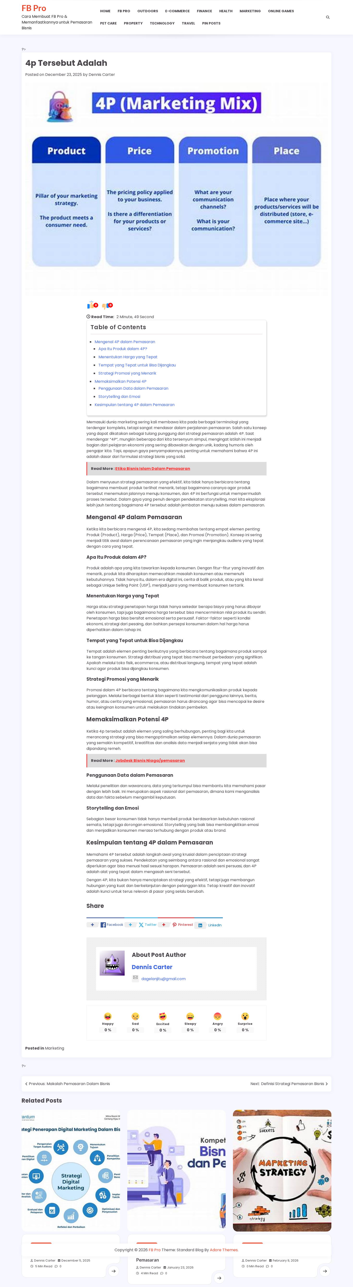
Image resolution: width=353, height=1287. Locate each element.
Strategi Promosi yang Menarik (127, 373)
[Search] (327, 17)
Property (133, 23)
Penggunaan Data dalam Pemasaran (133, 388)
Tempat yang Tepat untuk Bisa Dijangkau (137, 365)
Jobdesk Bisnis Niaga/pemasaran (150, 760)
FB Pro (34, 8)
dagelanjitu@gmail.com (163, 979)
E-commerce (177, 11)
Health (225, 11)
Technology (162, 23)
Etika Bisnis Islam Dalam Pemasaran (152, 468)
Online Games (281, 11)
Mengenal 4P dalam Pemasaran (125, 342)
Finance (204, 11)
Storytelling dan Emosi (119, 396)
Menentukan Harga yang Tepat (128, 357)
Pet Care (108, 23)
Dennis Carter (102, 74)
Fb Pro (124, 11)
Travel (188, 23)
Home (105, 11)
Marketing (250, 11)
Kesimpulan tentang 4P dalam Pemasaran (135, 404)
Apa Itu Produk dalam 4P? (122, 349)
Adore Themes (224, 1250)
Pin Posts (211, 23)
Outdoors (147, 11)
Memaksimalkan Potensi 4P (120, 381)
